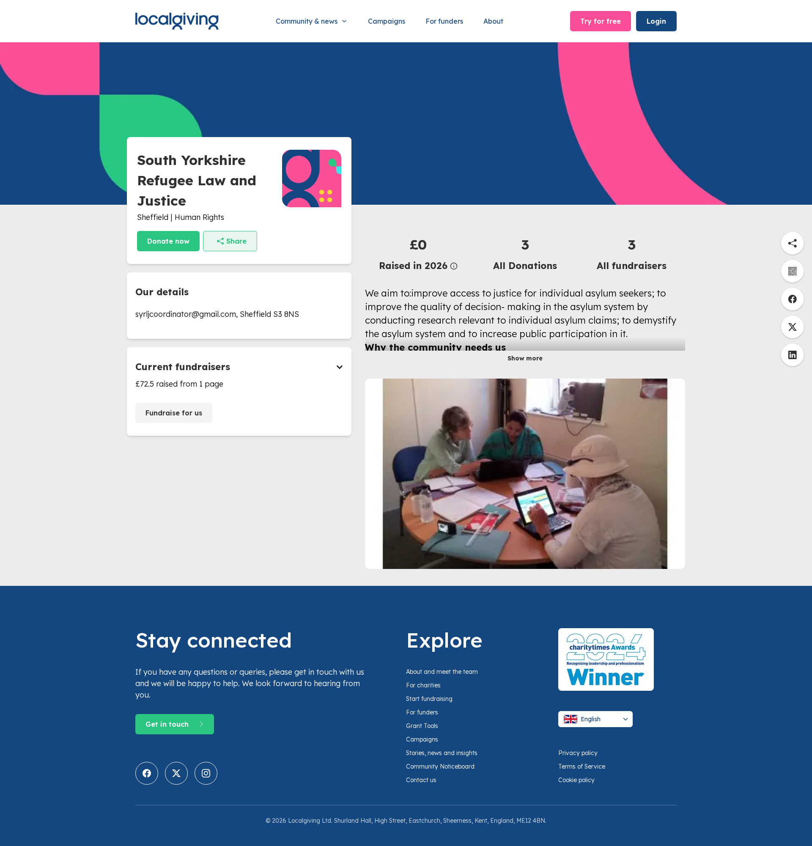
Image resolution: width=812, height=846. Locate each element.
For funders (444, 21)
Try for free (600, 21)
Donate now (168, 241)
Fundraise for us (173, 413)
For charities (423, 685)
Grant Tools (422, 726)
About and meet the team (442, 672)
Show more (525, 358)
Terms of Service (581, 766)
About (493, 21)
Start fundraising (429, 699)
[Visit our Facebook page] (146, 773)
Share (236, 241)
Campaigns (386, 21)
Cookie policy (576, 780)
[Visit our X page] (176, 773)
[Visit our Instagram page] (206, 773)
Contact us (421, 780)
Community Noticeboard (440, 766)
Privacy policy (578, 753)
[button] (418, 253)
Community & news (306, 21)
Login (656, 21)
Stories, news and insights (441, 753)
